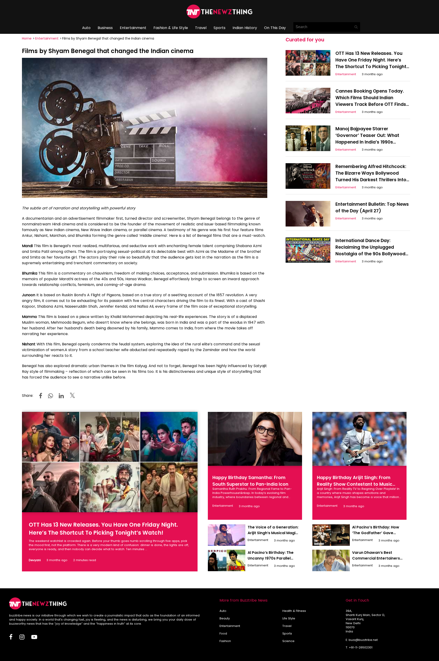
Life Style (288, 618)
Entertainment (133, 27)
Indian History (245, 27)
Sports (219, 27)
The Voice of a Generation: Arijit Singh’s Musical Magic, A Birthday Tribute (273, 533)
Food (223, 633)
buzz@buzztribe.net (363, 640)
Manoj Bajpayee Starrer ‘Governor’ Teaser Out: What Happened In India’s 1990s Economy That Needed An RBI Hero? (368, 142)
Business (105, 27)
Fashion (225, 641)
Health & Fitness (294, 611)
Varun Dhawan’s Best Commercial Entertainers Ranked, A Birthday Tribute (377, 558)
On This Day (275, 27)
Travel (200, 27)
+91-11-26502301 (360, 647)
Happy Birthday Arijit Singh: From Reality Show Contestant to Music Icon (354, 484)
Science (288, 641)
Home (27, 38)
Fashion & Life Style (170, 27)
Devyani (35, 560)
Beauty (225, 618)
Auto (86, 27)
